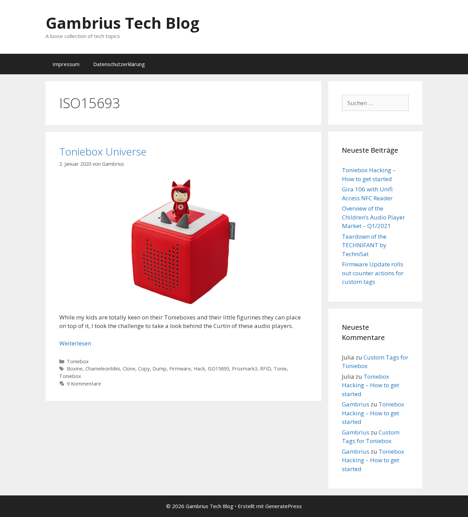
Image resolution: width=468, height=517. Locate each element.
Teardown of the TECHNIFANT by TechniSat (364, 245)
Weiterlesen (75, 343)
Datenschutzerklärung (119, 64)
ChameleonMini (102, 368)
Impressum (65, 64)
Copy (144, 368)
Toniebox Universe (103, 151)
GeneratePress (283, 506)
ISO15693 (218, 368)
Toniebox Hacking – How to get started (370, 385)
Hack (199, 368)
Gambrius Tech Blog (122, 22)
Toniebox (78, 361)
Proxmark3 (244, 368)
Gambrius (355, 404)
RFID (265, 368)
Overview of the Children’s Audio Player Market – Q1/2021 (373, 217)
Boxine (75, 368)
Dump (159, 368)
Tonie (280, 368)
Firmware (180, 368)
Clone (129, 368)
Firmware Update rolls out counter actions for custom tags (373, 273)
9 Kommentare (84, 383)
